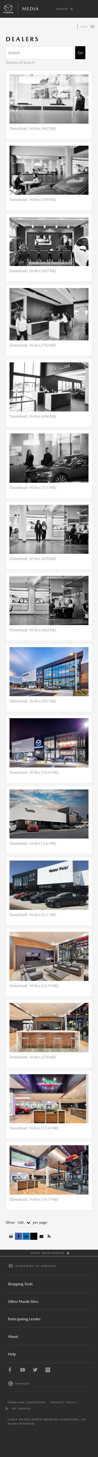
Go (80, 52)
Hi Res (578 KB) (42, 1057)
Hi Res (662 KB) (42, 630)
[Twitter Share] (33, 1236)
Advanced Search (20, 62)
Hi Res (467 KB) (42, 128)
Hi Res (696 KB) (42, 416)
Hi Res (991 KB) (42, 701)
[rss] (49, 1236)
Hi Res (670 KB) (42, 558)
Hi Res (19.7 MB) (43, 1199)
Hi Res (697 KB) (42, 271)
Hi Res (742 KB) (42, 345)
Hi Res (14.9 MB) (43, 985)
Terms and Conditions (26, 1402)
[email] (41, 1236)
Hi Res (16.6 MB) (43, 772)
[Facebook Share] (18, 1236)
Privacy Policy (63, 1402)
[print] (11, 1236)
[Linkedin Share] (26, 1236)
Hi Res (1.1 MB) (42, 487)
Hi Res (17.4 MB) (43, 1128)
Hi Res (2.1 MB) (42, 914)
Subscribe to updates (35, 1266)
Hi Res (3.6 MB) (42, 843)
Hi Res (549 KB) (42, 199)
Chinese (22, 1383)
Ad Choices (21, 1408)
